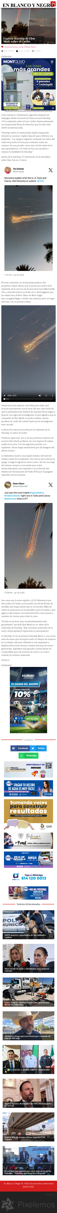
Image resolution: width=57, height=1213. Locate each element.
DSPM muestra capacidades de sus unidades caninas (25, 936)
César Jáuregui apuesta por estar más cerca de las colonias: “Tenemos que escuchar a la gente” (28, 1172)
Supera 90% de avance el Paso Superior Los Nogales (25, 1138)
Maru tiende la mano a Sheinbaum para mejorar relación (27, 969)
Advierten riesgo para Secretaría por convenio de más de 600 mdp (28, 1037)
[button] (20, 748)
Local (20, 47)
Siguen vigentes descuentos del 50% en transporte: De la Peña (28, 1104)
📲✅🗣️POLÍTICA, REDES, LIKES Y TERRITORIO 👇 (27, 1070)
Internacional (11, 47)
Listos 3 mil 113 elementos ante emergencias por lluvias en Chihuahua (27, 1003)
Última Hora (30, 47)
